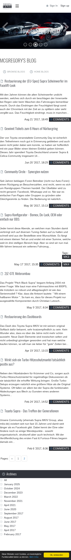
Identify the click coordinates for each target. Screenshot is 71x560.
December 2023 (13, 492)
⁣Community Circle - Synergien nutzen (27, 171)
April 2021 (10, 505)
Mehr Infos (33, 556)
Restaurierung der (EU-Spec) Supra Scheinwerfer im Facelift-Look (33, 83)
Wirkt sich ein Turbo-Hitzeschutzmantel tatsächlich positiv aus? (32, 361)
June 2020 (10, 509)
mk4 (66, 264)
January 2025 (12, 484)
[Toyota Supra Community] (7, 6)
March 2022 (11, 496)
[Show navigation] (18, 6)
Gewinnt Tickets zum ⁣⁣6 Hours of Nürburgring (31, 128)
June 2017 (10, 521)
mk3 (66, 256)
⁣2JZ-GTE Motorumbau (17, 273)
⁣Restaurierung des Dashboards (23, 316)
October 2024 (12, 488)
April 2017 (10, 530)
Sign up (64, 5)
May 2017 (9, 525)
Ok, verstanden (56, 554)
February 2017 (12, 534)
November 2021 (13, 500)
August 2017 (11, 517)
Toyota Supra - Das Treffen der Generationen (32, 410)
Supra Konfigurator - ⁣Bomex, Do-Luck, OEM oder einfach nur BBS (31, 216)
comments (59, 119)
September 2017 (13, 513)
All (5, 480)
